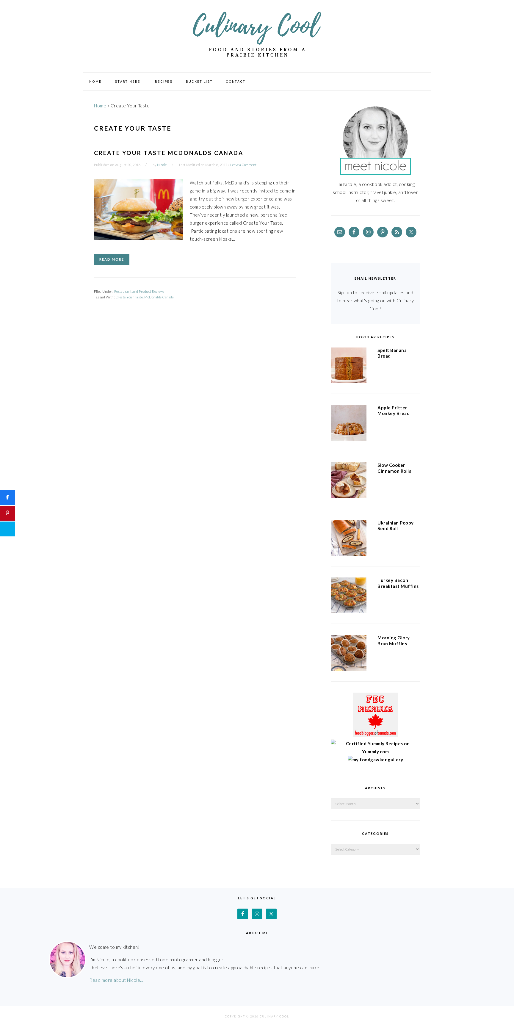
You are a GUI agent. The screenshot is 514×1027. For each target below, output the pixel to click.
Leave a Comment (243, 165)
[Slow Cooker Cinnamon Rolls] (348, 481)
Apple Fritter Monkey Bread (393, 410)
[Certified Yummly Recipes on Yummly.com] (375, 751)
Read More (111, 259)
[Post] (7, 529)
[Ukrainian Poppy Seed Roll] (348, 539)
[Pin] (7, 513)
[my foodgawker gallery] (375, 759)
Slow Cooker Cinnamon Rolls (394, 468)
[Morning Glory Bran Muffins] (348, 654)
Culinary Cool (257, 34)
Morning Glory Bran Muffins (393, 640)
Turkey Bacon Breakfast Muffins (398, 583)
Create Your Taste (129, 297)
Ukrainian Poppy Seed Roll (395, 525)
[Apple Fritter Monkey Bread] (348, 424)
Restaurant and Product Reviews (139, 291)
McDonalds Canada (159, 297)
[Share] (7, 497)
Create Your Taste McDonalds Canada (168, 152)
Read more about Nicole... (116, 980)
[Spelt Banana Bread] (348, 366)
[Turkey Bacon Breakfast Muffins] (348, 596)
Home (100, 105)
